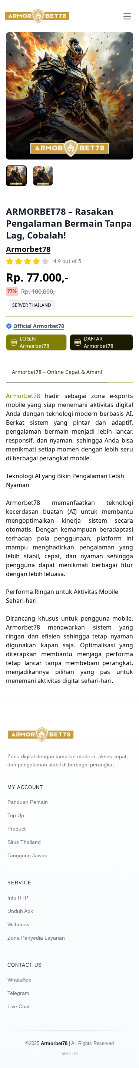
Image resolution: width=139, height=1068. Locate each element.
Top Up (15, 815)
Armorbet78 (28, 249)
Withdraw (18, 924)
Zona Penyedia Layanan (36, 938)
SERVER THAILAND (31, 305)
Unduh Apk (20, 911)
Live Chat (18, 1006)
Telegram (18, 993)
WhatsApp (19, 980)
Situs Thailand (24, 842)
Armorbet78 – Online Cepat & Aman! (57, 371)
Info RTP (17, 898)
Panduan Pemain (27, 802)
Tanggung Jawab (27, 855)
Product (16, 829)
